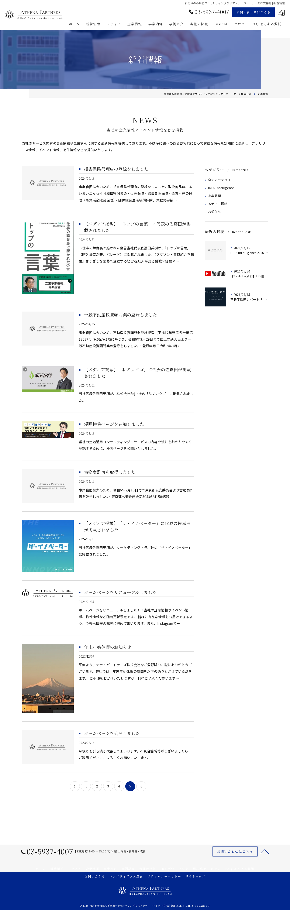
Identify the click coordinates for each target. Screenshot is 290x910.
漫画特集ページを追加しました (114, 424)
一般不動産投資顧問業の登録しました (120, 315)
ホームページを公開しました (112, 733)
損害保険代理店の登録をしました (116, 169)
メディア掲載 (217, 203)
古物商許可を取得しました (109, 472)
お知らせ (214, 211)
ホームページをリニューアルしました (120, 592)
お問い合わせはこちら (253, 12)
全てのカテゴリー (221, 180)
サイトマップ (196, 876)
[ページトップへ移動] (265, 851)
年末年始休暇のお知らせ (107, 647)
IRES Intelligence (221, 187)
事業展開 (214, 195)
